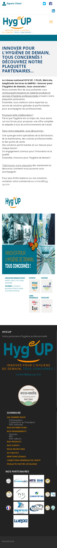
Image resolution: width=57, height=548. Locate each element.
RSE (11, 436)
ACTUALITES (13, 452)
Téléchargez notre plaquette (17, 165)
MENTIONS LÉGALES (16, 456)
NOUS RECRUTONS (16, 449)
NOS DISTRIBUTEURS (17, 427)
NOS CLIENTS (13, 445)
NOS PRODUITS (14, 441)
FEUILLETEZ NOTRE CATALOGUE (22, 464)
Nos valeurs (15, 438)
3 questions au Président (22, 422)
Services (13, 434)
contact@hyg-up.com (28, 374)
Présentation (16, 420)
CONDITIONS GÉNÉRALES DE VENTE (24, 460)
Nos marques (16, 424)
